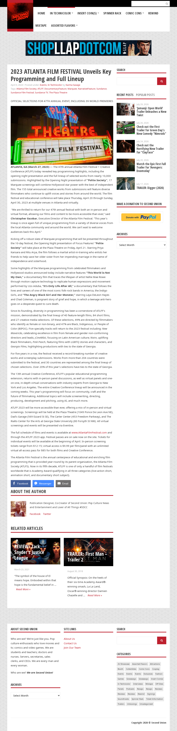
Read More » (23, 589)
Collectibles (131, 669)
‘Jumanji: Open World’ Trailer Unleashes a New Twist (151, 111)
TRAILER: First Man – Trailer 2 (87, 557)
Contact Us (70, 643)
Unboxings (132, 704)
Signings (151, 694)
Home (41, 13)
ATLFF (40, 88)
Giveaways (131, 678)
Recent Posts (125, 95)
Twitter (47, 514)
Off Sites (159, 684)
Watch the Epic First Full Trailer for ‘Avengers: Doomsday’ (151, 167)
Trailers (121, 704)
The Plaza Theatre (58, 92)
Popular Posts (145, 95)
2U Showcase (123, 664)
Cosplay (155, 669)
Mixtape (40, 25)
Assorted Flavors (63, 25)
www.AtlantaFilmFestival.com (89, 432)
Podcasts (130, 689)
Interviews (138, 684)
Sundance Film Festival (22, 92)
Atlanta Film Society (26, 88)
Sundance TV (41, 92)
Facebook (35, 514)
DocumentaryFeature (55, 88)
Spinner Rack (112, 13)
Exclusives (148, 673)
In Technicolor (60, 13)
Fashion (158, 673)
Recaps (140, 689)
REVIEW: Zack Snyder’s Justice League (29, 552)
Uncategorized (146, 704)
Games (121, 678)
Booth (120, 669)
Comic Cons (134, 13)
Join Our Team (72, 647)
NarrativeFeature (86, 88)
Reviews (158, 689)
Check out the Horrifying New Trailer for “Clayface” (150, 148)
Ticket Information (154, 699)
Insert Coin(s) (87, 13)
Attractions (155, 664)
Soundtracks (123, 699)
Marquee (72, 88)
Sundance (101, 88)
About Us (69, 638)
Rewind (153, 13)
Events (43, 84)
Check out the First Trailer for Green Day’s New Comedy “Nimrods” (151, 130)
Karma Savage (73, 84)
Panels (121, 689)
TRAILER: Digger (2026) (150, 188)
